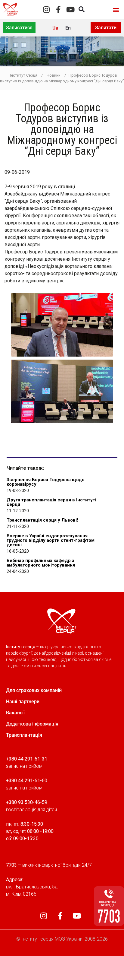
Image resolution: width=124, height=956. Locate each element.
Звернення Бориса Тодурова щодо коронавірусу (46, 482)
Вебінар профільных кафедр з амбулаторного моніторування (41, 563)
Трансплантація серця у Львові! (42, 520)
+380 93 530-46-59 (26, 802)
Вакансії (15, 713)
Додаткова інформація (32, 724)
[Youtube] (70, 9)
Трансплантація (24, 735)
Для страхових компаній (34, 690)
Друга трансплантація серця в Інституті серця (51, 502)
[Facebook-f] (58, 9)
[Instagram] (46, 9)
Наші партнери (22, 701)
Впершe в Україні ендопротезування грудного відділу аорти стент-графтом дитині (51, 540)
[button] (116, 9)
